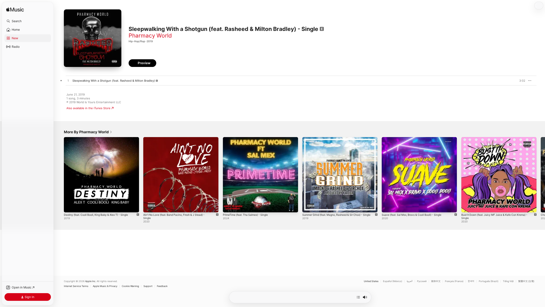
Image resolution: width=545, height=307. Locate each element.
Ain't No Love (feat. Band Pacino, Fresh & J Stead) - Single (177, 140)
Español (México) (392, 281)
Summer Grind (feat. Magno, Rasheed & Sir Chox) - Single (336, 140)
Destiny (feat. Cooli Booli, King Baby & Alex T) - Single (99, 138)
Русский (422, 281)
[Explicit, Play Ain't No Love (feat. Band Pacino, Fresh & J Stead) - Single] (148, 207)
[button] (28, 21)
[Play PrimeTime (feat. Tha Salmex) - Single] (228, 207)
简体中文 (435, 281)
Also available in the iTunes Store (88, 108)
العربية (410, 281)
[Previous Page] (60, 174)
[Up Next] (358, 297)
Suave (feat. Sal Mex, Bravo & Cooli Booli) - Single (415, 138)
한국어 (471, 281)
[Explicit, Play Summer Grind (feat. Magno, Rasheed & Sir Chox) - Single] (307, 207)
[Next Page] (541, 174)
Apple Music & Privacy (105, 286)
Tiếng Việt (508, 281)
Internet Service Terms (76, 286)
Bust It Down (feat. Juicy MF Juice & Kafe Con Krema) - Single (498, 140)
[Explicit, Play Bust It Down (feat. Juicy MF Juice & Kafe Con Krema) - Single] (466, 207)
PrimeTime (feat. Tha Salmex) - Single (248, 138)
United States (371, 281)
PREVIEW (520, 80)
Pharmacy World (150, 35)
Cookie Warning (130, 286)
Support (147, 286)
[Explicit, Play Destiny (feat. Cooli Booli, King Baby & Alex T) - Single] (69, 207)
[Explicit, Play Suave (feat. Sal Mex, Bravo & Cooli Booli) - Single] (387, 207)
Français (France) (454, 281)
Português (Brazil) (488, 281)
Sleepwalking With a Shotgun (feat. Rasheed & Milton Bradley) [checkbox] (113, 80)
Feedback (162, 286)
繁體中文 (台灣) (526, 281)
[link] (88, 132)
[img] (15, 9)
